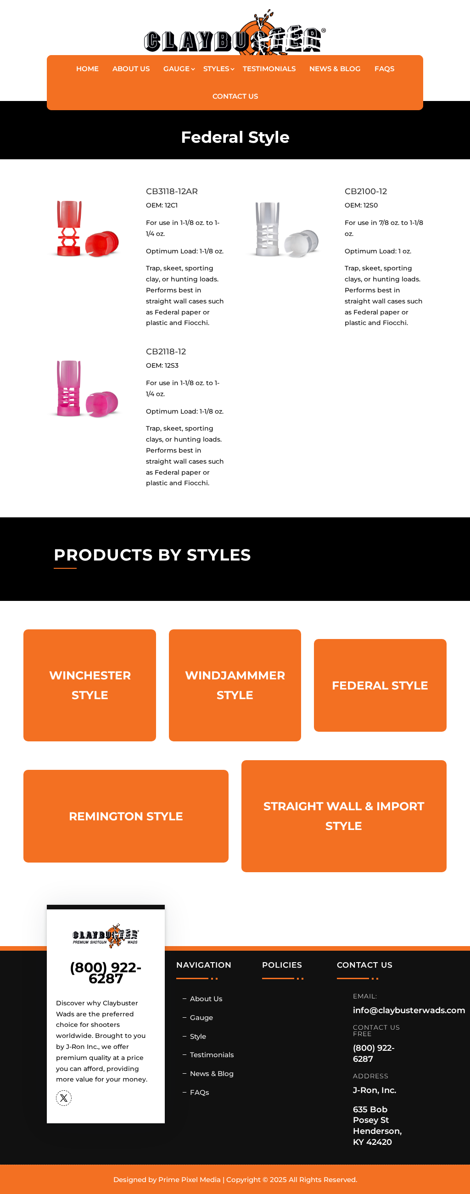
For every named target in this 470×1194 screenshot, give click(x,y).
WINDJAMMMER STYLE (235, 685)
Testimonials (269, 68)
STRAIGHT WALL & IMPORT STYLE (343, 816)
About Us (131, 68)
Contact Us (235, 96)
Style (198, 1036)
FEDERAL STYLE (380, 685)
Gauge (176, 68)
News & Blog (335, 68)
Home (87, 68)
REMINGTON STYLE (126, 816)
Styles (216, 68)
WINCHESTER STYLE (90, 685)
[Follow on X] (64, 1098)
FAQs (384, 68)
